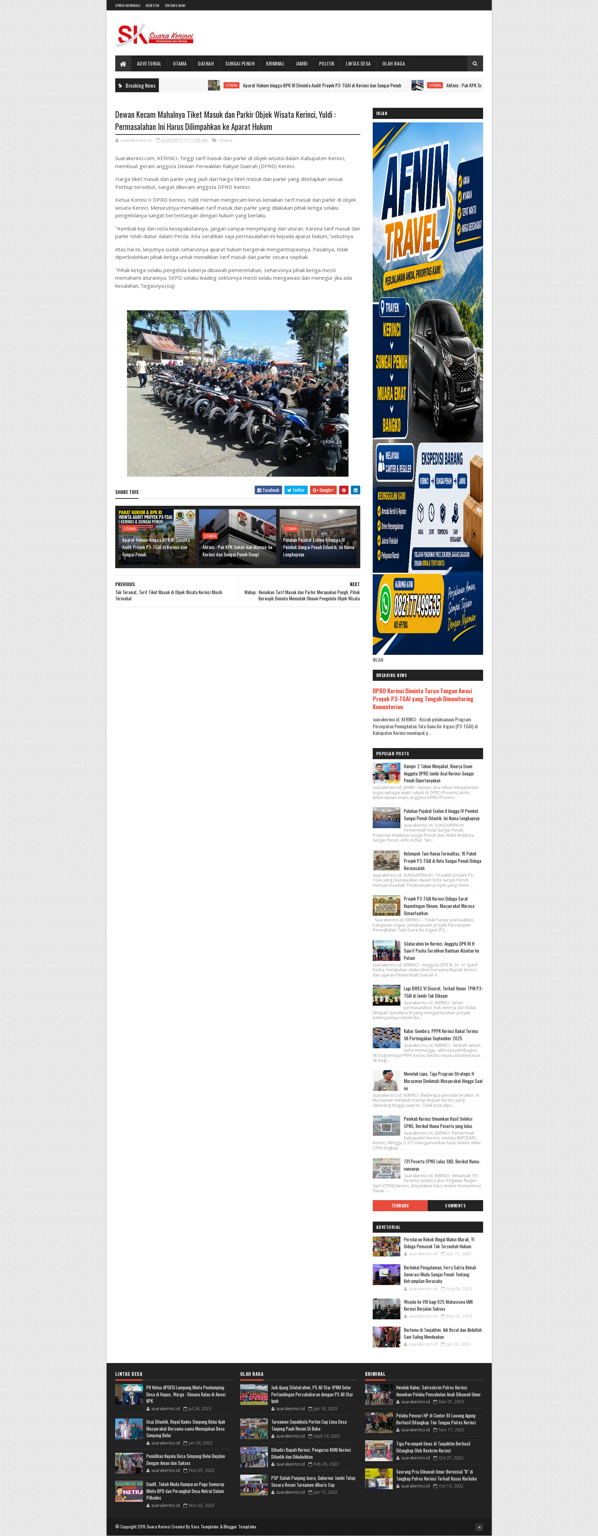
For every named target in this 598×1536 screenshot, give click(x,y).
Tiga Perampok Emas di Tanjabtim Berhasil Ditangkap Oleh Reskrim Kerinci (433, 1447)
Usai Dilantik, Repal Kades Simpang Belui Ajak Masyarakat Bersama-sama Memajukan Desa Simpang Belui (185, 1428)
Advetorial (149, 63)
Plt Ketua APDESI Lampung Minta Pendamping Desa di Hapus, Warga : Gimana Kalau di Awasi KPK (186, 1394)
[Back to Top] (479, 1527)
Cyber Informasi (128, 5)
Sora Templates (205, 1526)
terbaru (400, 1205)
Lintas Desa (358, 63)
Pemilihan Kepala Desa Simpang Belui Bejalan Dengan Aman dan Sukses (185, 1459)
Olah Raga (393, 63)
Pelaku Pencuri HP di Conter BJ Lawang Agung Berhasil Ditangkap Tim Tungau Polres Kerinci (436, 1419)
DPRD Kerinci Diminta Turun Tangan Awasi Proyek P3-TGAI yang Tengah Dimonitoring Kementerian (423, 698)
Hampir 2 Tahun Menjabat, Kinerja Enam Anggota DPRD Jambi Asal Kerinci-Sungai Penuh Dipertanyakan (439, 773)
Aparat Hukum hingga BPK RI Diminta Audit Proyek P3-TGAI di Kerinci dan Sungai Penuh (274, 85)
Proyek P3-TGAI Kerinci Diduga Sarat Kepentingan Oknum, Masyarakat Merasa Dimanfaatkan (439, 906)
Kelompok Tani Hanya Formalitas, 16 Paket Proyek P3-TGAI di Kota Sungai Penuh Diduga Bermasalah (442, 860)
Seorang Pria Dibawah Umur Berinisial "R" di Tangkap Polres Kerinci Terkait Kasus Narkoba (436, 1475)
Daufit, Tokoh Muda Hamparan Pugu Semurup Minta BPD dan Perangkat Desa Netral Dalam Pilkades (185, 1491)
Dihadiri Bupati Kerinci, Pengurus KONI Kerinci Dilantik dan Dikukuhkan (311, 1453)
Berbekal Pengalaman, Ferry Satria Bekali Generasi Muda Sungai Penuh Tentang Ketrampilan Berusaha (440, 1274)
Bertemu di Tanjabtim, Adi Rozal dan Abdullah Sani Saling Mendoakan (443, 1333)
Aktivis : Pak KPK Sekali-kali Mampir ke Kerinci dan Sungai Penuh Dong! (462, 85)
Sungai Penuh (240, 63)
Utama (180, 63)
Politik (327, 63)
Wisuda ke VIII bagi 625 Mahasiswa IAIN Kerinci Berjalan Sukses (438, 1305)
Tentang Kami (175, 5)
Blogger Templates (240, 1526)
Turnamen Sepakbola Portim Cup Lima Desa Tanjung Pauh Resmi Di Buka (309, 1425)
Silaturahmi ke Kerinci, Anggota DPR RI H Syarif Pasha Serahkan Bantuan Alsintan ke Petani (441, 951)
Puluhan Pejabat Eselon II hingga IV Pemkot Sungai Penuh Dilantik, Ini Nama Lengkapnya (318, 547)
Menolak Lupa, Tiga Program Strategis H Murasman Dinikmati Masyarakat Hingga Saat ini (443, 1081)
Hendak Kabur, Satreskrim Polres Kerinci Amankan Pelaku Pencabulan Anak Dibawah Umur (438, 1391)
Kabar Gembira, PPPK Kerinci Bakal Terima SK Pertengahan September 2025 (441, 1034)
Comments (455, 1205)
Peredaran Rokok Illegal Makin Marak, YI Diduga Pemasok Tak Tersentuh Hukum (439, 1243)
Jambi (302, 63)
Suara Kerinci (159, 1526)
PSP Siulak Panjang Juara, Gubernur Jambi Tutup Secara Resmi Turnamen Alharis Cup (313, 1481)
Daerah (206, 63)
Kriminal (275, 63)
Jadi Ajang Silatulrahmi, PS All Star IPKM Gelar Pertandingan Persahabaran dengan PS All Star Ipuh (312, 1394)
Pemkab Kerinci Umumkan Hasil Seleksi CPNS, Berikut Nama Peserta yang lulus (438, 1122)
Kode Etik (153, 5)
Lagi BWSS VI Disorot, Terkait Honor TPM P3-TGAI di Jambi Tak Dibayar (443, 992)
